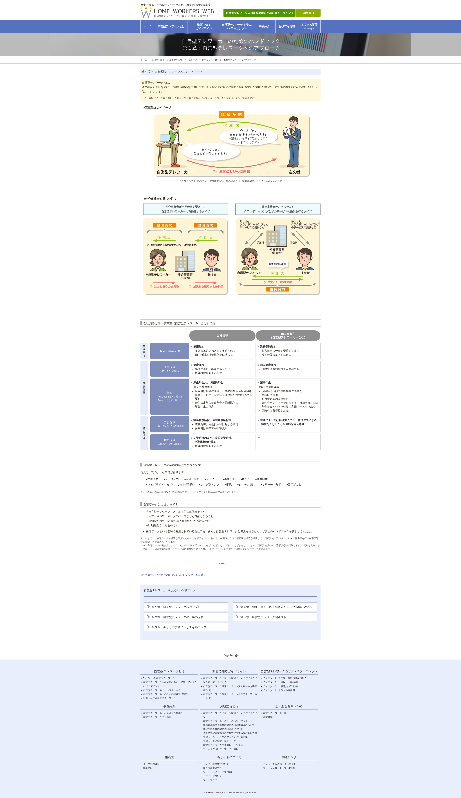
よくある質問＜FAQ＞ (309, 26)
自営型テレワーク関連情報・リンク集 (223, 745)
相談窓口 (148, 768)
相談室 (169, 757)
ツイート (221, 563)
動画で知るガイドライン (204, 26)
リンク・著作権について (216, 764)
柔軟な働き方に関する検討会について (223, 729)
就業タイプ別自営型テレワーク (159, 698)
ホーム (148, 26)
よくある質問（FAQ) (289, 706)
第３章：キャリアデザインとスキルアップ (179, 627)
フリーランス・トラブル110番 (279, 768)
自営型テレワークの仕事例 (157, 717)
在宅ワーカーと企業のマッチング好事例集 (225, 737)
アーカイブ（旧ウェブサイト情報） (222, 749)
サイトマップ (210, 780)
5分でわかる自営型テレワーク (159, 678)
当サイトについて (212, 776)
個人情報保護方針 (212, 768)
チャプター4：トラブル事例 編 (279, 690)
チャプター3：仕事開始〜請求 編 (280, 686)
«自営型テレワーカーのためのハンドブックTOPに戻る (173, 574)
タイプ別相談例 (151, 764)
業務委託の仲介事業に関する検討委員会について (229, 725)
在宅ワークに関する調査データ (219, 741)
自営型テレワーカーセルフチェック (162, 690)
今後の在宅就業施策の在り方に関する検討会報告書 (230, 733)
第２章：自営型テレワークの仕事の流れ (177, 617)
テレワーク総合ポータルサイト (279, 764)
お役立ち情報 (287, 26)
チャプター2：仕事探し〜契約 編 (280, 682)
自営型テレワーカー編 (275, 713)
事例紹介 (264, 26)
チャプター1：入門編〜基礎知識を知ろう (284, 678)
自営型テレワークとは (171, 26)
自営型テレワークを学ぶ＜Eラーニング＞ (237, 26)
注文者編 (267, 717)
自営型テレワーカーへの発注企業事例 (163, 713)
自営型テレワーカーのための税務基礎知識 (165, 694)
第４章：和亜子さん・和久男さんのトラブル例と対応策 (276, 607)
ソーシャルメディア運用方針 (218, 772)
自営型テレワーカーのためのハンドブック (189, 60)
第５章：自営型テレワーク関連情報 (263, 617)
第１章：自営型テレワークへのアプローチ (179, 607)
